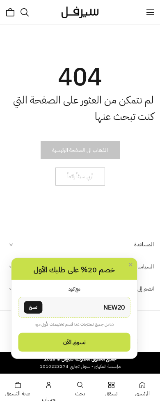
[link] (80, 150)
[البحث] (25, 12)
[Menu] (150, 12)
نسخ (33, 306)
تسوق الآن (74, 342)
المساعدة (144, 244)
